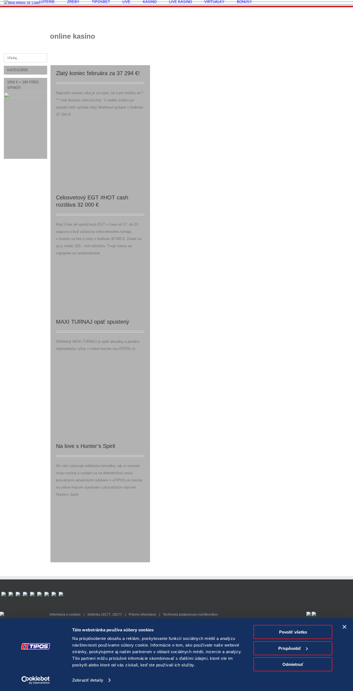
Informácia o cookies (65, 614)
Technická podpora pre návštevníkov (190, 614)
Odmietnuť (292, 664)
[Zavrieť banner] (344, 627)
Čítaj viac (342, 68)
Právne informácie (142, 614)
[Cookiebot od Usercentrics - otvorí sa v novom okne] (36, 680)
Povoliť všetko (293, 632)
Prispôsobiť (289, 648)
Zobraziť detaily (87, 680)
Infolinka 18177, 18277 (104, 614)
